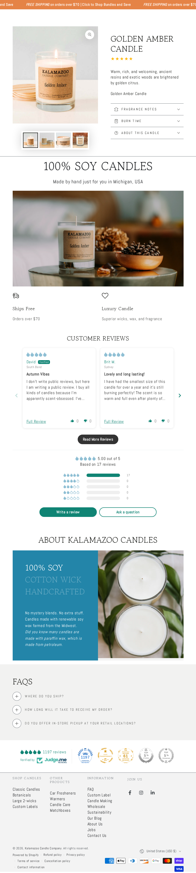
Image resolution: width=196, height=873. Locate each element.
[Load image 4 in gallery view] (80, 140)
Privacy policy (75, 855)
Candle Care (60, 804)
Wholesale (96, 806)
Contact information (31, 867)
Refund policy (52, 855)
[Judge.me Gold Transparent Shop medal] (105, 755)
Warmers (57, 798)
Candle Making (99, 800)
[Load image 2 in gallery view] (46, 140)
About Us (95, 824)
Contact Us (97, 835)
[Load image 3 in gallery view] (63, 140)
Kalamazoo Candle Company (43, 848)
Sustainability (99, 812)
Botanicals (22, 795)
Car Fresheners (63, 793)
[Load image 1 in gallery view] (30, 140)
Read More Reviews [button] (98, 439)
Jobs (91, 829)
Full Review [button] (36, 421)
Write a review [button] (68, 512)
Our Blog (94, 818)
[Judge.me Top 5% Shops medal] (146, 755)
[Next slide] (180, 395)
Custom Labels (25, 806)
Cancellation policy (57, 861)
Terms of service (28, 861)
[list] (98, 307)
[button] (72, 420)
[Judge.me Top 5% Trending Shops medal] (166, 755)
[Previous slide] (16, 395)
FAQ (90, 789)
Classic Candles (26, 789)
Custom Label (99, 795)
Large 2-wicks (25, 800)
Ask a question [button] (128, 512)
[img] (37, 354)
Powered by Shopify (26, 855)
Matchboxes (60, 810)
